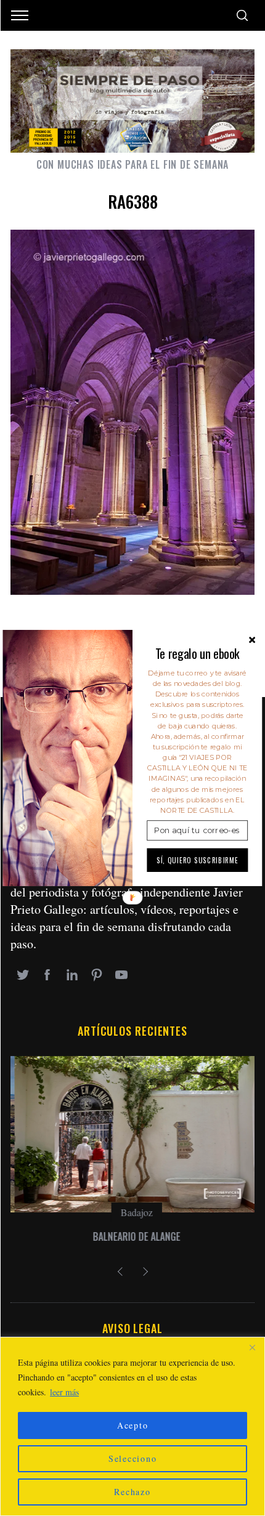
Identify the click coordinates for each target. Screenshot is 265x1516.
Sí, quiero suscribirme (197, 860)
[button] (197, 653)
